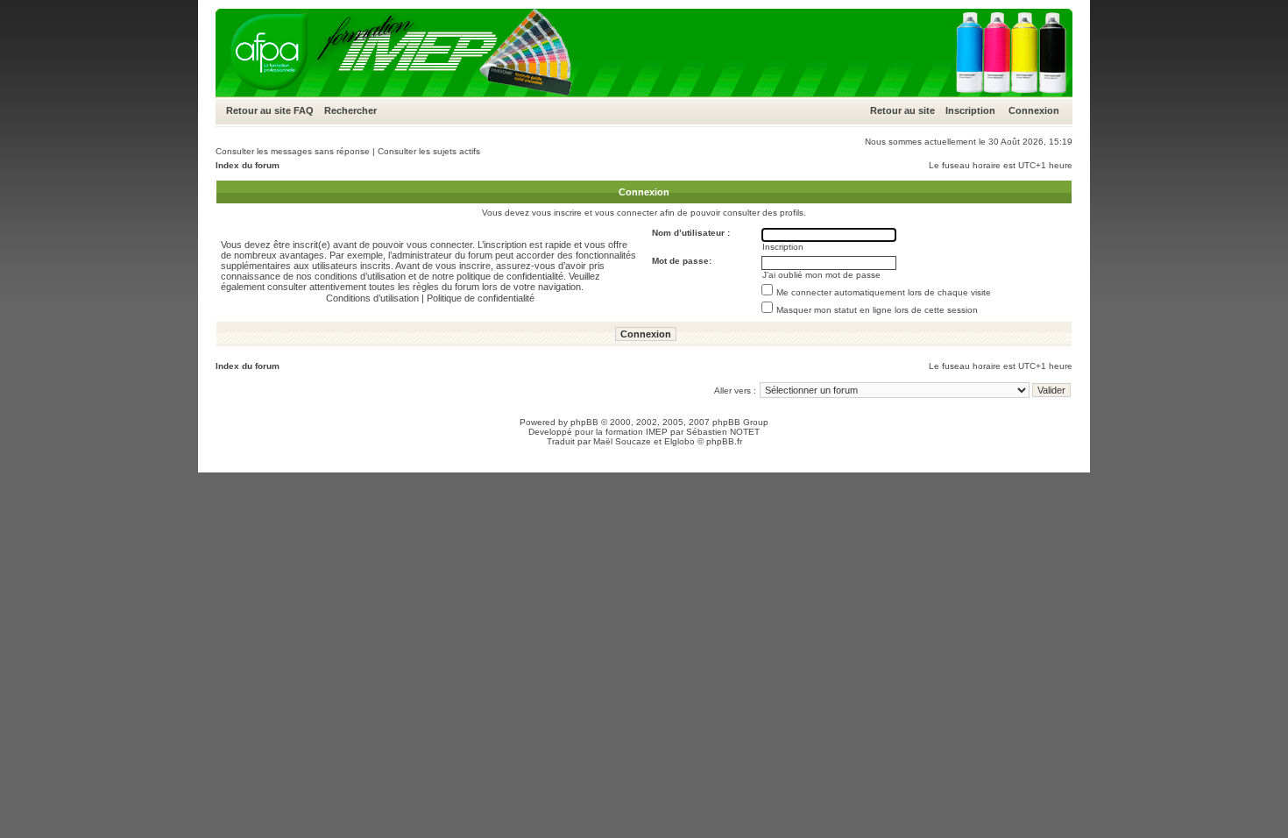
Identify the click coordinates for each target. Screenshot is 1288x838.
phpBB (584, 422)
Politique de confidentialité (480, 298)
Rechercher (350, 110)
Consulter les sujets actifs (429, 151)
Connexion (1033, 110)
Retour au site (258, 110)
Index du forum (248, 165)
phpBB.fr (724, 441)
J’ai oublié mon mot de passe (821, 275)
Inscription (970, 110)
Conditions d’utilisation (372, 298)
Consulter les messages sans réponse (293, 151)
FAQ (304, 110)
